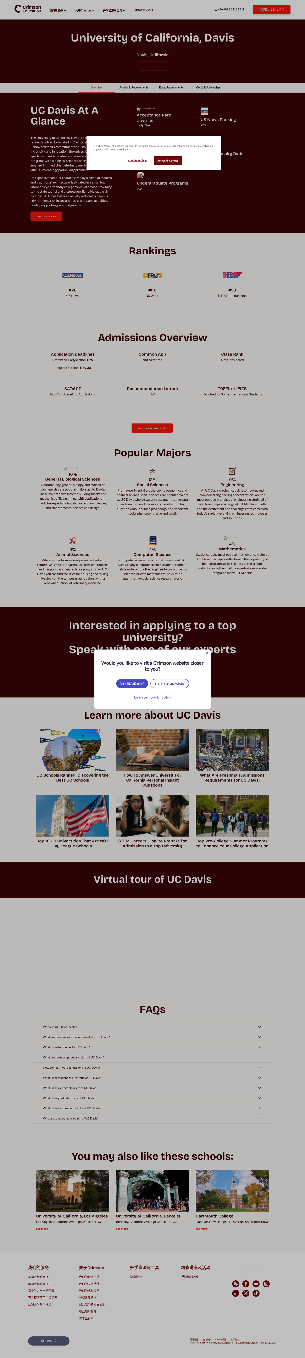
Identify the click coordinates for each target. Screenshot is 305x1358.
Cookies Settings (137, 160)
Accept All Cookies (167, 160)
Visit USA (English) (132, 683)
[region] (154, 153)
